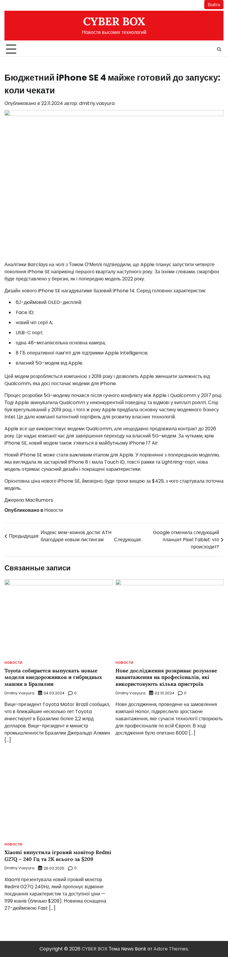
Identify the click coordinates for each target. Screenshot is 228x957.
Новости (53, 510)
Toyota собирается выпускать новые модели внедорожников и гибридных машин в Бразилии (53, 677)
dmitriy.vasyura (97, 103)
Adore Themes (170, 948)
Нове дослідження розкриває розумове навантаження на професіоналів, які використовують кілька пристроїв (166, 677)
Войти (214, 4)
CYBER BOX (114, 21)
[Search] (219, 49)
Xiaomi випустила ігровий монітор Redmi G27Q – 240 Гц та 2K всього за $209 (57, 855)
